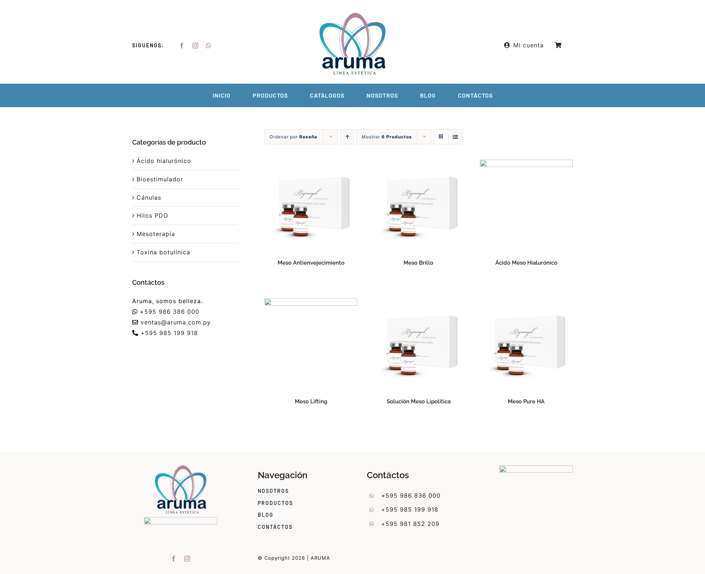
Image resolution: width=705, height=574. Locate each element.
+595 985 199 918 (169, 333)
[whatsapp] (209, 45)
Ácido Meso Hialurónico (526, 262)
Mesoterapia (156, 233)
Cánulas (149, 197)
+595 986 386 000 (169, 311)
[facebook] (182, 45)
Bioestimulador (160, 179)
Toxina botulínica (163, 252)
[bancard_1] (536, 468)
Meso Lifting (311, 401)
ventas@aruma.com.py (176, 322)
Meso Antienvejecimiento (311, 262)
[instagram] (195, 45)
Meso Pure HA (526, 401)
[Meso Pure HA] (526, 303)
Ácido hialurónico (164, 160)
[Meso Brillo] (418, 164)
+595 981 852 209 (410, 523)
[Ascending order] (347, 136)
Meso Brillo (418, 262)
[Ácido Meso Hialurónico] (526, 164)
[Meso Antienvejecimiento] (310, 164)
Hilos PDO (152, 215)
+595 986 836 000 (411, 495)
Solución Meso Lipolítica (419, 401)
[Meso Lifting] (310, 303)
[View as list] (455, 137)
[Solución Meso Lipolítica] (418, 303)
